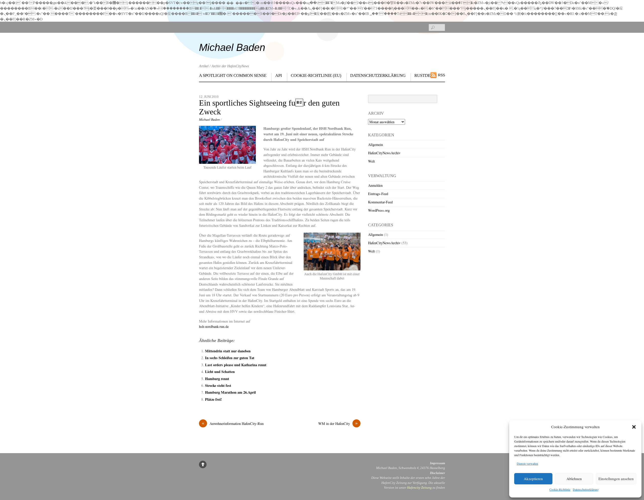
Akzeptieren (533, 478)
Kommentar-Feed (380, 202)
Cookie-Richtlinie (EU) (316, 75)
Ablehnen (574, 478)
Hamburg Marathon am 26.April (230, 392)
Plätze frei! (213, 399)
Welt (371, 161)
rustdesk (425, 75)
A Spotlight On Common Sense (232, 75)
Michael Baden (209, 119)
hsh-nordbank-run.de (214, 326)
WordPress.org (379, 210)
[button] (633, 426)
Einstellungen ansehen (616, 478)
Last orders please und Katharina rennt (235, 364)
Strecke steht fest (218, 385)
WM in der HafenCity (338, 423)
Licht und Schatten (220, 371)
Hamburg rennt (217, 378)
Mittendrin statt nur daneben (228, 351)
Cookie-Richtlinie (559, 489)
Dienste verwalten (527, 463)
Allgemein (375, 144)
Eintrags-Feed (378, 193)
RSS (441, 75)
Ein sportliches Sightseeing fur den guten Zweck (269, 107)
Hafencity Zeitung (419, 487)
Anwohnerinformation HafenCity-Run (233, 423)
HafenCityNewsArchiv (384, 152)
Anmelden (375, 185)
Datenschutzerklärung (586, 489)
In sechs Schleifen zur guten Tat (229, 357)
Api (278, 75)
